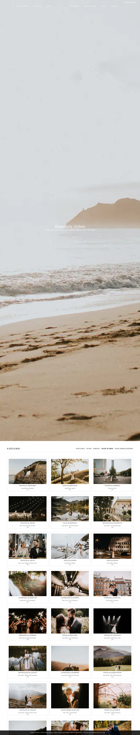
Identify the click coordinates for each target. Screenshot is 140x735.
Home (62, 5)
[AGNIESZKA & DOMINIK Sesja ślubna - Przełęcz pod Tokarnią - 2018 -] (70, 670)
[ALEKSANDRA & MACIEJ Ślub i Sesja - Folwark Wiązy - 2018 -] (70, 708)
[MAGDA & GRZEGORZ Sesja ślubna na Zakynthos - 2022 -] (28, 483)
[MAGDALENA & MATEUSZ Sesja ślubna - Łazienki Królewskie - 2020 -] (112, 521)
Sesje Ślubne (107, 448)
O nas (103, 6)
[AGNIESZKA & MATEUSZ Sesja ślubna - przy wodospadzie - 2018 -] (28, 595)
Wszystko (80, 448)
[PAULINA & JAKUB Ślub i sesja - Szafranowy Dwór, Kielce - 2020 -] (28, 558)
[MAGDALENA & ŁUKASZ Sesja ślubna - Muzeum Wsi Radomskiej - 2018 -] (28, 670)
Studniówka (74, 6)
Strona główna (22, 6)
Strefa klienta (130, 2)
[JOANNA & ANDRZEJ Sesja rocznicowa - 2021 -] (112, 483)
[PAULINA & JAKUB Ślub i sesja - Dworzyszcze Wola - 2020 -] (28, 521)
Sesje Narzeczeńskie (124, 448)
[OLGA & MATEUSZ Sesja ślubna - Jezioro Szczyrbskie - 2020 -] (70, 521)
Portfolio (37, 6)
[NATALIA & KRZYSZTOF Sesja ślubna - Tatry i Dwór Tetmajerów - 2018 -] (112, 670)
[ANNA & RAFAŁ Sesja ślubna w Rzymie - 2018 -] (112, 558)
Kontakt (114, 6)
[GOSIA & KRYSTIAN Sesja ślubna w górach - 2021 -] (70, 483)
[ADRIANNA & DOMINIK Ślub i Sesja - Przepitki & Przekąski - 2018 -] (28, 633)
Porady (96, 448)
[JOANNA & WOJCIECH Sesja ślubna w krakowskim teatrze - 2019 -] (112, 633)
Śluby (89, 448)
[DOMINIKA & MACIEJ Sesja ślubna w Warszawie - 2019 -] (112, 595)
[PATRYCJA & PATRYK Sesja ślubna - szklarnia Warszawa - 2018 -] (112, 708)
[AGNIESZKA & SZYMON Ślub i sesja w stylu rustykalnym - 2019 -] (70, 595)
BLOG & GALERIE (90, 6)
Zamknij (108, 732)
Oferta (49, 6)
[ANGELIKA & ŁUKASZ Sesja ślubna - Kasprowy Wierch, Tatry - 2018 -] (28, 708)
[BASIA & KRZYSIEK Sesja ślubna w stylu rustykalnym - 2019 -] (70, 633)
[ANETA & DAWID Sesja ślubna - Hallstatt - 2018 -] (70, 558)
